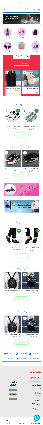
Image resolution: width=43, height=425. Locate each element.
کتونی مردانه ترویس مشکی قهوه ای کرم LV (30, 169)
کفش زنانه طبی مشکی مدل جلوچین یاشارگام (13, 248)
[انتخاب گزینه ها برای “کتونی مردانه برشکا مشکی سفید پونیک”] (6, 72)
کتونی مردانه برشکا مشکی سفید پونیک (13, 89)
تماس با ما (36, 408)
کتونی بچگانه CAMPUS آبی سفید (30, 127)
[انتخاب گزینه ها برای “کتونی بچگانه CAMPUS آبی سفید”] (25, 111)
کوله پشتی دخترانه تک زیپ (12, 290)
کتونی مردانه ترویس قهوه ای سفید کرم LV (12, 169)
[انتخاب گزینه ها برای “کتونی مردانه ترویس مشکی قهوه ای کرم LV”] (25, 153)
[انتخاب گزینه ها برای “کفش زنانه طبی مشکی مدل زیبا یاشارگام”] (25, 230)
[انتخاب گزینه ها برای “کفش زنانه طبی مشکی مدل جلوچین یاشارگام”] (6, 230)
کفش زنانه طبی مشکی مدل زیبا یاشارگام (31, 248)
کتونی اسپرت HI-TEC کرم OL (31, 89)
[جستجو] (4, 9)
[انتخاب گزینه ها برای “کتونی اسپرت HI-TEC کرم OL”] (25, 72)
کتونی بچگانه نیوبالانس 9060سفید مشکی (13, 127)
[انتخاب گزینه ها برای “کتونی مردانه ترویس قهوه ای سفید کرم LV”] (6, 153)
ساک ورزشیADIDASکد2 (31, 290)
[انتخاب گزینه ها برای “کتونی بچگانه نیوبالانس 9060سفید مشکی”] (6, 111)
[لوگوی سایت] (21, 3)
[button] (37, 19)
